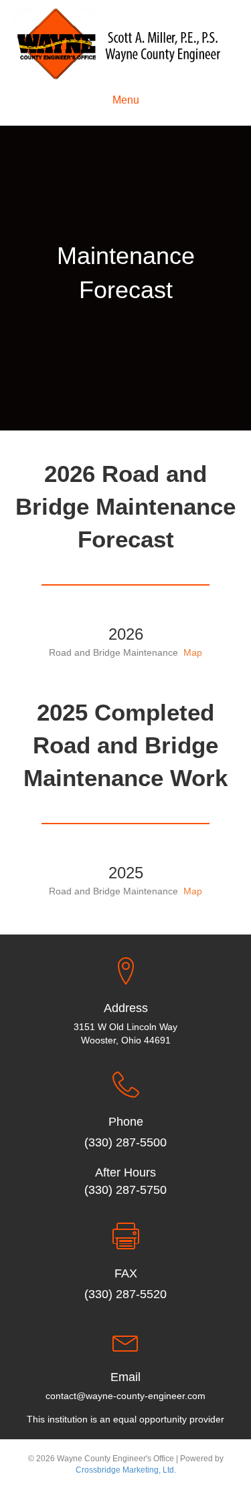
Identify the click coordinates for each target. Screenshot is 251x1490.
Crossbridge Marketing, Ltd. (126, 1470)
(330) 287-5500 (125, 1142)
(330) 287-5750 (125, 1190)
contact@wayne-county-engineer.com (125, 1395)
